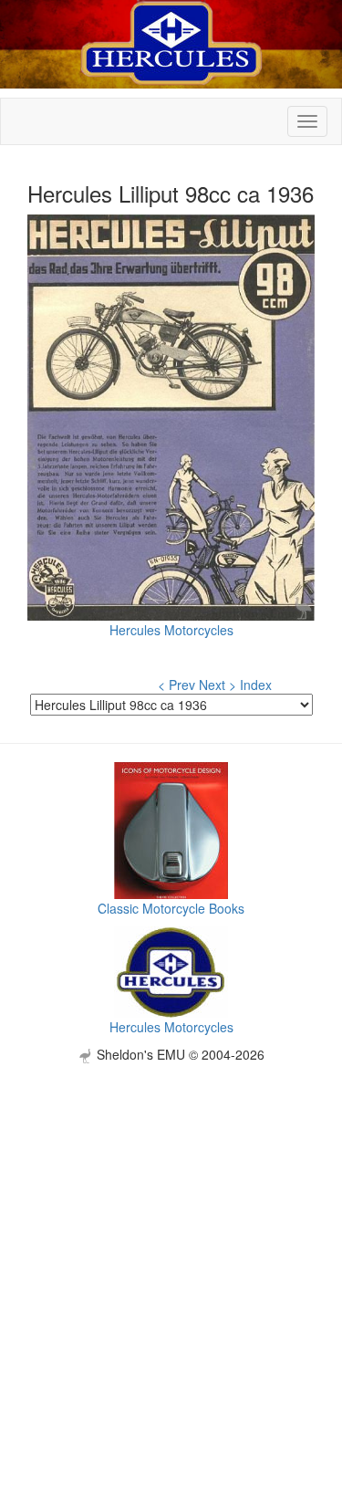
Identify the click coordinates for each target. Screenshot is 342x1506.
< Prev (176, 684)
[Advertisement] (171, 1234)
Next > (217, 684)
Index (256, 684)
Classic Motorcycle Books (171, 908)
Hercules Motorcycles (171, 630)
